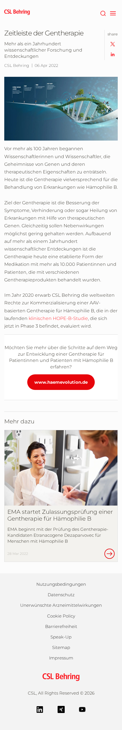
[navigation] (113, 13)
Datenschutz (61, 594)
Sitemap (61, 647)
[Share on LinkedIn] (112, 54)
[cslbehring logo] (17, 13)
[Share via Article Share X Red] (112, 43)
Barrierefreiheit (61, 626)
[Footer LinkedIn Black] (40, 709)
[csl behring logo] (61, 676)
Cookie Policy (61, 616)
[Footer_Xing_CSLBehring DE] (61, 709)
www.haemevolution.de (61, 382)
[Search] (103, 13)
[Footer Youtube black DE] (82, 709)
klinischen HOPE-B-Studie (58, 318)
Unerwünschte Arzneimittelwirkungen (61, 605)
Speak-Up (61, 637)
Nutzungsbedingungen (61, 584)
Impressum (61, 658)
